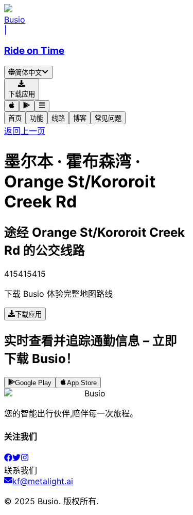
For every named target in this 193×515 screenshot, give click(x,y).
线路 (58, 118)
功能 (36, 118)
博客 (79, 118)
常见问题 (108, 118)
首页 (15, 118)
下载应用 (28, 314)
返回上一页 (24, 131)
